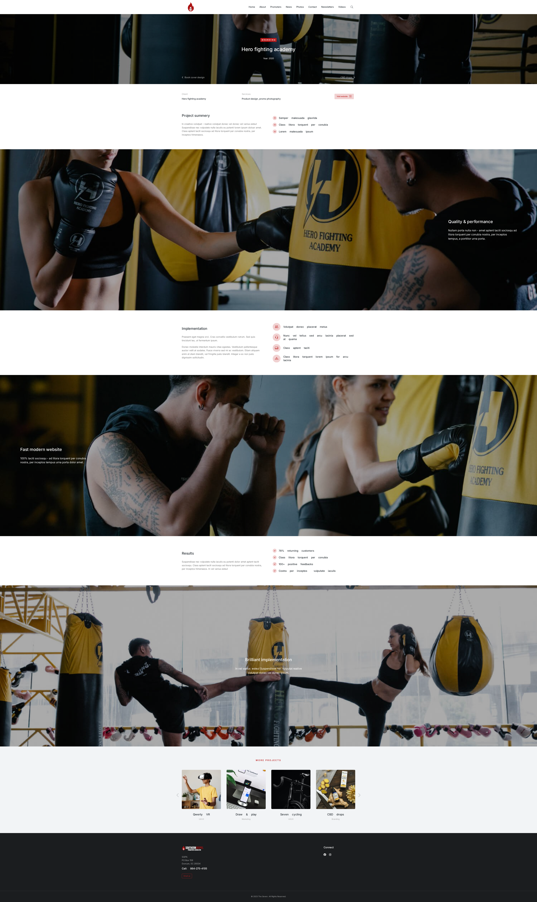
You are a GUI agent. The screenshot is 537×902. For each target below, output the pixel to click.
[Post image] (201, 789)
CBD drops (335, 814)
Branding (269, 40)
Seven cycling (291, 814)
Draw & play (246, 814)
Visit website (342, 96)
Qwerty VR (201, 814)
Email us (187, 876)
